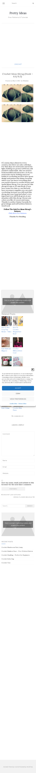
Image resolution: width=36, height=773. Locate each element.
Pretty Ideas (18, 13)
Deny (18, 393)
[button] (33, 369)
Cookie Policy (13, 403)
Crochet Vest (6, 563)
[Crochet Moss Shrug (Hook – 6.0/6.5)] (18, 93)
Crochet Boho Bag (8, 559)
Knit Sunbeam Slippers (6, 350)
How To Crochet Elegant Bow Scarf (17, 331)
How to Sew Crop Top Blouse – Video (6, 330)
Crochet (18, 64)
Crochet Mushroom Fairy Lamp (12, 547)
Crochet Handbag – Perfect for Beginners (16, 555)
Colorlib (17, 767)
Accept (18, 388)
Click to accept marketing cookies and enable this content (17, 301)
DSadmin (25, 81)
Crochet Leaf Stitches (11, 494)
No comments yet (17, 416)
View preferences (18, 399)
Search (29, 506)
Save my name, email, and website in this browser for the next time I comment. (18, 484)
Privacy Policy (22, 403)
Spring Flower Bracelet (24, 497)
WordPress (30, 767)
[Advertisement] (18, 43)
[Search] (33, 3)
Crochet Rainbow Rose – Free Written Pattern (17, 551)
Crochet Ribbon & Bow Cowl (17, 351)
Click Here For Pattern (17, 213)
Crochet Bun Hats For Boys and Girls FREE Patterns (7, 371)
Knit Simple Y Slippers (17, 369)
